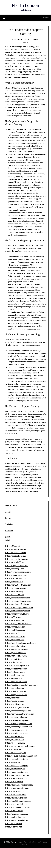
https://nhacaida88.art (15, 636)
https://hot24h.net (13, 749)
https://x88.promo (13, 617)
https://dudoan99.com (14, 639)
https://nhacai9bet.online (16, 681)
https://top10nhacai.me (15, 556)
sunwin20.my (11, 505)
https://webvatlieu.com (15, 817)
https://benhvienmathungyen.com (19, 714)
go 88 (7, 536)
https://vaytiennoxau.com (16, 814)
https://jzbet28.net (13, 662)
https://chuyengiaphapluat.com (18, 723)
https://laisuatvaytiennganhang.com (21, 756)
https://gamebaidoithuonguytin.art (20, 643)
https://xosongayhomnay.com (18, 601)
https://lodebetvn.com (15, 672)
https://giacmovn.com (14, 739)
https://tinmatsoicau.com (16, 575)
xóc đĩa (8, 512)
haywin (8, 518)
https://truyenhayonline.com (17, 807)
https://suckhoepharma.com (17, 775)
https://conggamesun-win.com (18, 623)
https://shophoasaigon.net (16, 772)
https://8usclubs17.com (15, 552)
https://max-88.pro (13, 678)
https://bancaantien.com (15, 578)
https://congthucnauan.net (16, 733)
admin (25, 42)
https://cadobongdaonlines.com (19, 607)
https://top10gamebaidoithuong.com (21, 685)
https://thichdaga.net (14, 568)
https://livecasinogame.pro (17, 665)
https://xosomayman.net (16, 588)
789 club (9, 524)
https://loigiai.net (13, 762)
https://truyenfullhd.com (16, 804)
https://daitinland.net (14, 736)
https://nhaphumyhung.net (16, 765)
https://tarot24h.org (14, 781)
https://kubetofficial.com (16, 668)
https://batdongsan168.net (17, 707)
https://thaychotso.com (15, 691)
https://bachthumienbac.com (17, 597)
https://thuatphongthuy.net (17, 788)
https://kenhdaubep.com (15, 752)
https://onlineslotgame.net (17, 559)
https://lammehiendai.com (16, 759)
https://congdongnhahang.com (18, 726)
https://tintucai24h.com (15, 794)
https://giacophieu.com (15, 743)
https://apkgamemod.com (16, 694)
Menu (46, 17)
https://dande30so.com (15, 627)
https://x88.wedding (14, 591)
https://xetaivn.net (13, 827)
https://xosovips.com (14, 620)
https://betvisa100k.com (16, 717)
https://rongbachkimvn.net (16, 565)
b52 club (9, 530)
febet (7, 540)
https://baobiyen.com (14, 701)
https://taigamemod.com (16, 778)
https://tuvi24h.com (14, 810)
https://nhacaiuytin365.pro (17, 614)
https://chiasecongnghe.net (17, 720)
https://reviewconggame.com (18, 572)
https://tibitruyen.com (14, 791)
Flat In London (25, 5)
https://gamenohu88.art (15, 652)
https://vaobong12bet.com (17, 604)
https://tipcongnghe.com (16, 798)
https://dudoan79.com (14, 633)
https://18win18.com (14, 546)
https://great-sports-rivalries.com (20, 746)
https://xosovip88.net (14, 562)
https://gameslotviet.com (16, 656)
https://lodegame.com (14, 675)
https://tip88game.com (15, 630)
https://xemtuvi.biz (13, 823)
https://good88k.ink (13, 659)
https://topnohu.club (14, 581)
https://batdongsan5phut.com (18, 710)
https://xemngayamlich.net (17, 820)
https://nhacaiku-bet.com (16, 646)
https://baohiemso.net (15, 704)
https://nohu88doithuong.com (18, 585)
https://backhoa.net (13, 697)
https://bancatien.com (14, 594)
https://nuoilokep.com (14, 688)
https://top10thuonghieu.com (18, 801)
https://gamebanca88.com (16, 649)
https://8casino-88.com (15, 549)
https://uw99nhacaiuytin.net (17, 610)
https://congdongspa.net (16, 730)
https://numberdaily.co (15, 768)
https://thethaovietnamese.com (19, 785)
